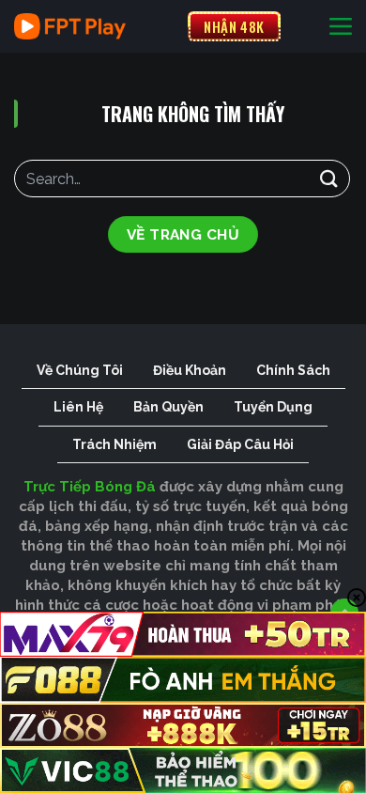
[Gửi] (329, 178)
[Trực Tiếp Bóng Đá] (94, 26)
